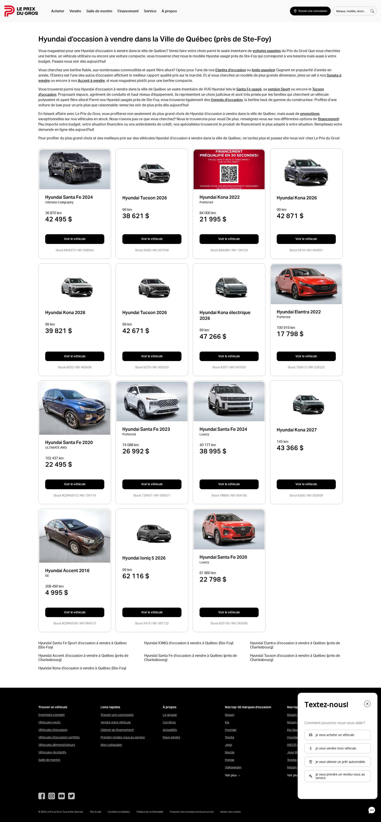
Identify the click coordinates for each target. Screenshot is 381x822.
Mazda (229, 752)
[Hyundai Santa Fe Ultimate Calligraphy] (74, 169)
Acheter (57, 11)
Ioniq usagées (263, 70)
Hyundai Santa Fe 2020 (69, 442)
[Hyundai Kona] (306, 173)
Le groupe (170, 715)
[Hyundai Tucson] (151, 173)
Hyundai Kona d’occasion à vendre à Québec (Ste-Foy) (82, 668)
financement (328, 119)
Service (150, 11)
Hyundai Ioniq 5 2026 (144, 558)
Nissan (229, 715)
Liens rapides (110, 707)
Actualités (170, 730)
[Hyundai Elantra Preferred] (306, 284)
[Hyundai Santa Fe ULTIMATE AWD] (74, 408)
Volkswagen (233, 767)
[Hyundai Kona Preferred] (229, 169)
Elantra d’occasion (230, 70)
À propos (169, 11)
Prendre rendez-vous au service (123, 737)
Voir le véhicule (75, 239)
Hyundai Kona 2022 (220, 197)
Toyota (229, 737)
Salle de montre (99, 11)
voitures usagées (267, 51)
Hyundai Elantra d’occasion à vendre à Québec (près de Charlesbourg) (295, 645)
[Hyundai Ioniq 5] (151, 533)
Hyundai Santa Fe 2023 (146, 429)
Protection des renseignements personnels (192, 811)
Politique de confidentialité (150, 811)
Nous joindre (171, 737)
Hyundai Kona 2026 (297, 198)
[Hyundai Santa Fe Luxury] (229, 401)
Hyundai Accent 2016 (67, 570)
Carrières (169, 722)
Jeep (228, 745)
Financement (128, 11)
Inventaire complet (51, 715)
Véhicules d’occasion (52, 730)
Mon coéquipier (111, 745)
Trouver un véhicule (52, 707)
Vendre (75, 11)
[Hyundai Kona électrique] (229, 288)
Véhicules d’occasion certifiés (59, 737)
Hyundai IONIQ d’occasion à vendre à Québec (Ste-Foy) (188, 643)
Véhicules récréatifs (52, 752)
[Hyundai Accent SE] (74, 536)
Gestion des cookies (230, 811)
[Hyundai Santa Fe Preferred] (151, 401)
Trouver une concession (117, 715)
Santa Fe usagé (248, 89)
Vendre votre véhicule (116, 722)
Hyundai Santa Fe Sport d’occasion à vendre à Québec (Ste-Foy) (82, 645)
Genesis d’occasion (227, 100)
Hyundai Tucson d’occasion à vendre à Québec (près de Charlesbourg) (295, 657)
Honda (229, 760)
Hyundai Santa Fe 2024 (69, 197)
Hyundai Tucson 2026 (144, 198)
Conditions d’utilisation (119, 811)
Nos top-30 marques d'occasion (248, 707)
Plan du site (95, 811)
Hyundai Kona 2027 (297, 430)
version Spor (278, 89)
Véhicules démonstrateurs (56, 745)
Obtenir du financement (117, 730)
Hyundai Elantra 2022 (299, 312)
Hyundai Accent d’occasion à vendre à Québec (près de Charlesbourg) (83, 657)
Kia (227, 722)
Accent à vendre (91, 80)
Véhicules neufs (49, 722)
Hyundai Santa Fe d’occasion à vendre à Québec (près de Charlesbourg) (190, 657)
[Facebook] (41, 796)
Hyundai (230, 730)
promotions (309, 114)
